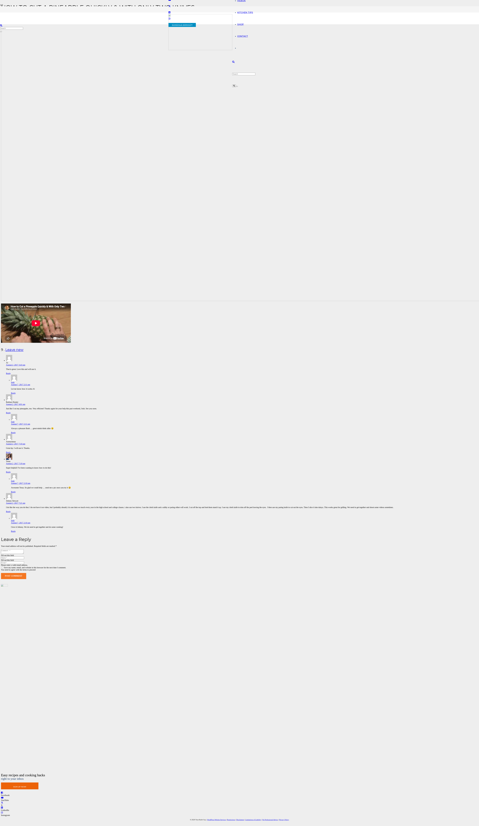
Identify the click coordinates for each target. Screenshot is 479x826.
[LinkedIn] (2, 808)
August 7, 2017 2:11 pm (20, 385)
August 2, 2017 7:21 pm (15, 503)
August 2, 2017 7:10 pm (15, 444)
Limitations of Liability (253, 820)
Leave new (14, 350)
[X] (169, 6)
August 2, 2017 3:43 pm (15, 365)
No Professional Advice (270, 820)
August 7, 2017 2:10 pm (20, 483)
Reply (8, 373)
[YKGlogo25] (200, 49)
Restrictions (231, 820)
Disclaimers (240, 820)
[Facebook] (2, 793)
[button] (233, 62)
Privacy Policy (284, 820)
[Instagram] (2, 813)
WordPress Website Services (216, 820)
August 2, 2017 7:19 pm (15, 464)
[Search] (234, 86)
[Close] (237, 86)
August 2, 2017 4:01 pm (15, 404)
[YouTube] (2, 798)
